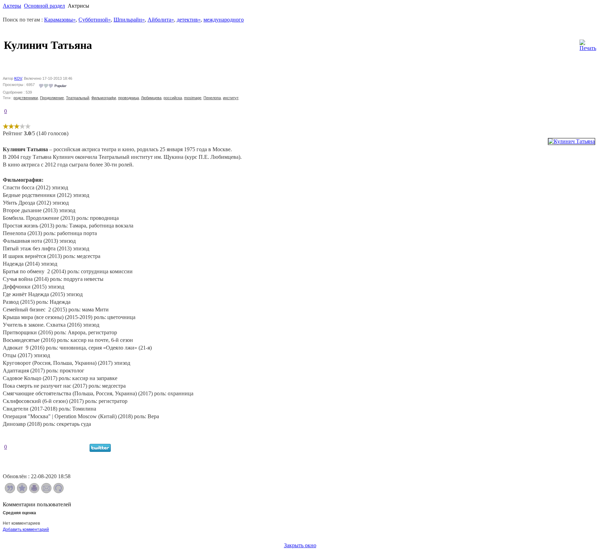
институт (230, 98)
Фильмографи (103, 98)
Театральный (77, 98)
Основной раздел (44, 6)
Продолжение (52, 98)
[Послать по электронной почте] (46, 491)
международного (223, 20)
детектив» (189, 20)
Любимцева (151, 98)
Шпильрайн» (129, 20)
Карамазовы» (60, 20)
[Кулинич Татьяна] (571, 141)
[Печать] (588, 43)
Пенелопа (212, 98)
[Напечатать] (34, 491)
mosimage (192, 98)
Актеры (12, 6)
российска (173, 98)
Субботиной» (94, 20)
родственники (26, 98)
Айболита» (161, 20)
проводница (128, 98)
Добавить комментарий (26, 529)
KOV (18, 78)
